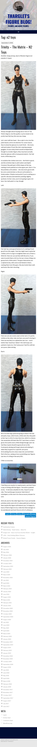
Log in (5, 715)
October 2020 (7, 614)
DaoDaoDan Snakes (9, 527)
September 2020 (8, 616)
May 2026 (6, 552)
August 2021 (7, 597)
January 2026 (7, 558)
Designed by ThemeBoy (7, 741)
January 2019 (7, 653)
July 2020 (6, 622)
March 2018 (6, 681)
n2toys (20, 514)
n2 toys (13, 514)
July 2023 (6, 580)
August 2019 (7, 647)
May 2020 (6, 628)
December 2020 (8, 608)
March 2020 (6, 633)
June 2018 (6, 673)
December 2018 (8, 656)
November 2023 (8, 577)
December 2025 (8, 560)
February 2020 (7, 636)
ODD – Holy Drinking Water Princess (14, 535)
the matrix (26, 514)
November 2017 (8, 692)
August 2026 (7, 546)
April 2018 (6, 678)
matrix (8, 514)
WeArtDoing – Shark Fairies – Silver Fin (14, 530)
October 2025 (7, 563)
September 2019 (8, 645)
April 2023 (6, 583)
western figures (30, 516)
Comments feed (8, 720)
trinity (33, 514)
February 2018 (7, 684)
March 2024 (6, 574)
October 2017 (7, 695)
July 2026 (6, 549)
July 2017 (6, 703)
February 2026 (7, 555)
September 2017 (8, 698)
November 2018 (8, 659)
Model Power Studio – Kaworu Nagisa (14, 538)
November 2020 (8, 611)
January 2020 (7, 639)
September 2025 (8, 566)
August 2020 (7, 619)
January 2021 (7, 605)
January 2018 (7, 687)
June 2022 (6, 594)
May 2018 (6, 675)
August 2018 (7, 667)
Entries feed (6, 717)
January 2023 (7, 591)
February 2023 (7, 588)
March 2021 (6, 600)
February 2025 (7, 569)
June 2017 (6, 706)
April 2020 (6, 631)
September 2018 (8, 664)
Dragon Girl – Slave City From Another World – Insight (19, 532)
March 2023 (6, 586)
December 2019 (8, 642)
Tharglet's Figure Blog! (18, 19)
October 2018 (7, 661)
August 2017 (7, 701)
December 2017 (8, 689)
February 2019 (7, 650)
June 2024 (6, 572)
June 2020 (6, 625)
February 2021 (7, 602)
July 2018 (6, 670)
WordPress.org (7, 723)
